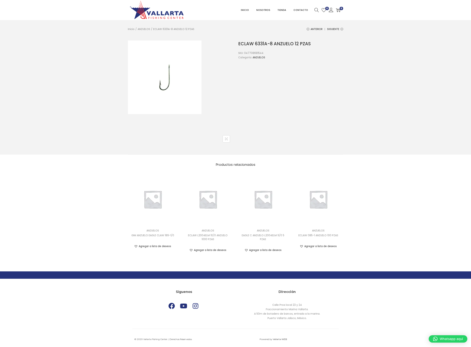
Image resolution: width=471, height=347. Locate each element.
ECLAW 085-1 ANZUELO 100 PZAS (318, 235)
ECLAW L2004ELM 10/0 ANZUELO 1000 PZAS (208, 237)
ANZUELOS (144, 29)
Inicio (131, 29)
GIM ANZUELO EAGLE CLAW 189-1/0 (152, 235)
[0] (324, 10)
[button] (152, 246)
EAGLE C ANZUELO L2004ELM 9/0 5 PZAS (263, 237)
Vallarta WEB (280, 339)
